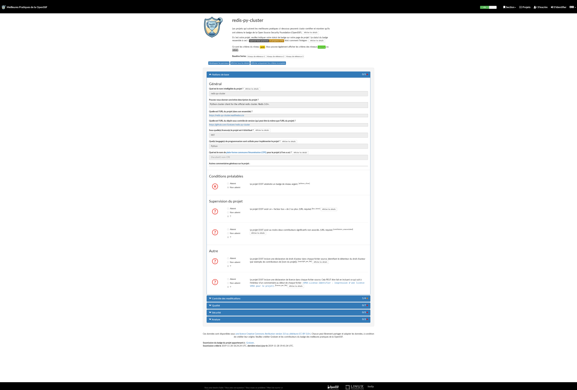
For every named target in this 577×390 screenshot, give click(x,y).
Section (509, 7)
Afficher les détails (311, 32)
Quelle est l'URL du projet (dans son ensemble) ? (230, 112)
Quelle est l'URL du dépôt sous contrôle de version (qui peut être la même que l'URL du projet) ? (252, 121)
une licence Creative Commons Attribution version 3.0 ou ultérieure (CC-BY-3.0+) (273, 334)
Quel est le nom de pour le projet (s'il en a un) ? (250, 153)
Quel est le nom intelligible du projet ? (226, 89)
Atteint (232, 183)
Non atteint (232, 187)
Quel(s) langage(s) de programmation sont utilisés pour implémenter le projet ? (244, 141)
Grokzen (250, 343)
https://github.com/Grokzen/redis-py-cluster (229, 125)
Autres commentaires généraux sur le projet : (229, 164)
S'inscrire (542, 7)
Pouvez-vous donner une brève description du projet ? (234, 100)
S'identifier (559, 7)
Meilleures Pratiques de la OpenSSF (27, 7)
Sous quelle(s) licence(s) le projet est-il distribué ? (231, 130)
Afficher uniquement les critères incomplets (268, 63)
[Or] (262, 47)
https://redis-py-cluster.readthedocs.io (226, 116)
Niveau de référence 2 (275, 56)
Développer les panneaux (219, 63)
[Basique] (322, 47)
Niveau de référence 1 (256, 56)
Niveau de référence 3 (294, 56)
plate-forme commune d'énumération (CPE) (246, 153)
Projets (526, 7)
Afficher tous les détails (240, 63)
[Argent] (235, 50)
